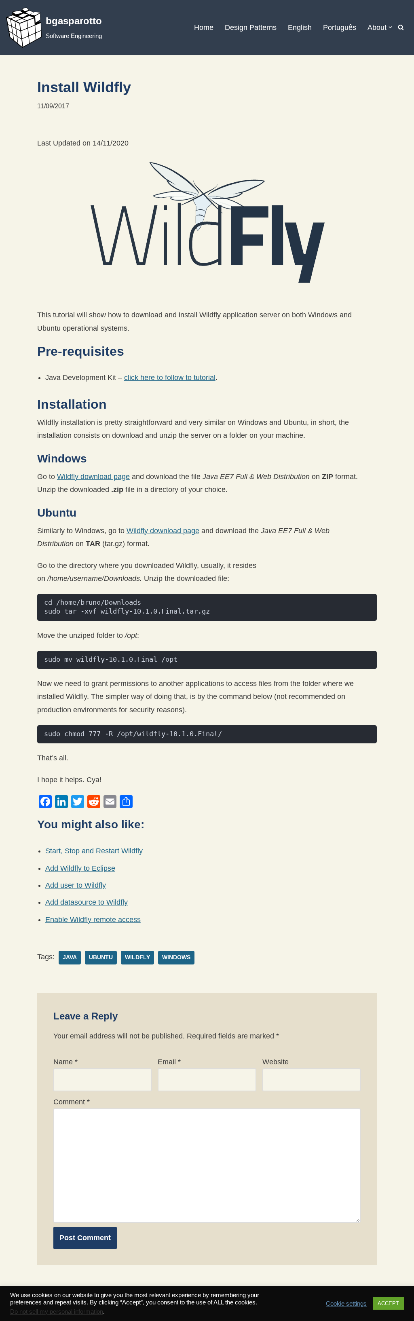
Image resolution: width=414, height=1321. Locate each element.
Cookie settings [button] (346, 1303)
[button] (390, 27)
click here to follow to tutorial (169, 378)
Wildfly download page (93, 477)
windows (176, 957)
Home (203, 27)
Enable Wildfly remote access (93, 920)
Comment (71, 1102)
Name (65, 1062)
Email (169, 1062)
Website (275, 1062)
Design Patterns (251, 27)
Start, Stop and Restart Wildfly (94, 851)
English (300, 27)
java (70, 957)
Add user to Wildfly (75, 885)
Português (339, 27)
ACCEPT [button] (388, 1303)
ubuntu (101, 957)
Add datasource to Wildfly (86, 902)
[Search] (401, 27)
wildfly (137, 957)
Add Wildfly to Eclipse (80, 868)
